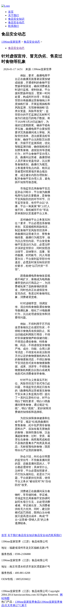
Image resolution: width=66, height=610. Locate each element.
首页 (11, 11)
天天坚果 (10, 605)
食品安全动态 (16, 22)
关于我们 (13, 15)
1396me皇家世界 (11, 41)
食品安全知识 (16, 18)
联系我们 (13, 26)
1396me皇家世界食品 (27, 601)
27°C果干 (21, 605)
